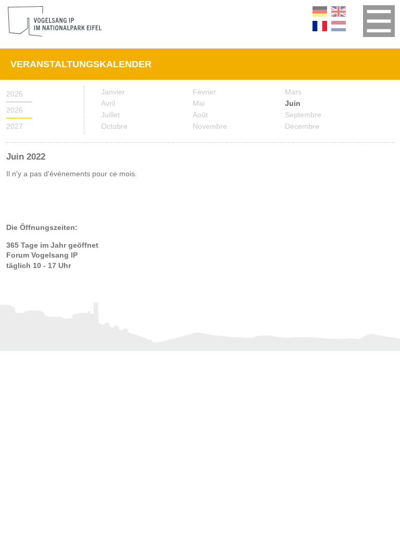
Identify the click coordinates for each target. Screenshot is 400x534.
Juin (293, 103)
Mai (199, 103)
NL (338, 26)
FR (319, 26)
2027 (14, 126)
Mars (293, 92)
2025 (14, 94)
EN (338, 11)
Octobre (114, 126)
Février (204, 92)
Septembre (303, 115)
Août (200, 115)
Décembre (302, 126)
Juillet (110, 115)
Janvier (113, 92)
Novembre (210, 126)
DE (319, 11)
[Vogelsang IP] (55, 21)
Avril (108, 103)
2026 (14, 110)
